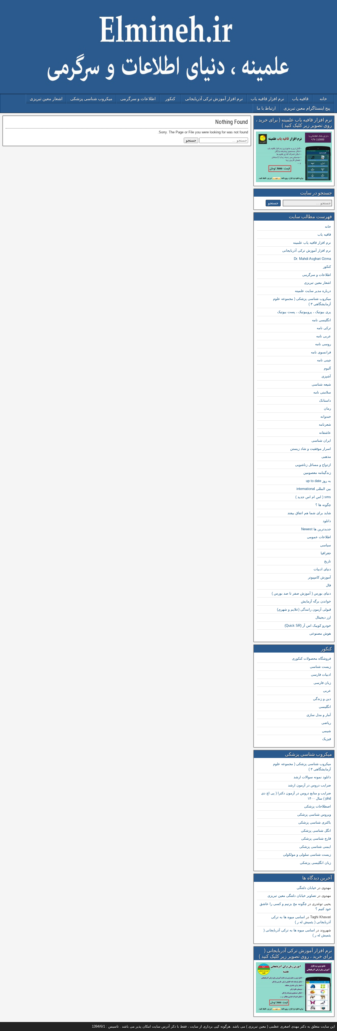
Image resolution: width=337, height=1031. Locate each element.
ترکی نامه (324, 328)
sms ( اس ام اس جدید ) (313, 497)
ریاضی (326, 723)
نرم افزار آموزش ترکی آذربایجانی (214, 98)
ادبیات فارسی (321, 675)
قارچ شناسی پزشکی (316, 838)
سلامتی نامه (322, 392)
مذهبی (326, 457)
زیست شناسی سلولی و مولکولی (307, 855)
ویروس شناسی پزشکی (314, 814)
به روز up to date (318, 481)
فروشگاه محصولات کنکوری (311, 658)
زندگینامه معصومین (317, 473)
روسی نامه (323, 344)
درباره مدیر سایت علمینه (313, 291)
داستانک (325, 400)
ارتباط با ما (266, 108)
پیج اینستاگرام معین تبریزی (307, 108)
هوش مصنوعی (320, 633)
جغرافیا (326, 553)
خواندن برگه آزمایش (316, 601)
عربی (327, 691)
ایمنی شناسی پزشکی (315, 847)
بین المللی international (313, 489)
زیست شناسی (320, 667)
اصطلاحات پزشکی (317, 806)
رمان (327, 408)
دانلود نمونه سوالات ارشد (312, 777)
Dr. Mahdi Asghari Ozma (312, 259)
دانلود (327, 521)
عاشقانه (325, 433)
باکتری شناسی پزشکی (314, 822)
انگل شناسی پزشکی (316, 831)
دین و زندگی (322, 699)
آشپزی (326, 376)
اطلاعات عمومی (319, 537)
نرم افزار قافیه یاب (267, 98)
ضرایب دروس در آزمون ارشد (309, 785)
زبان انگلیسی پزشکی (315, 863)
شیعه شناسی (321, 384)
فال (328, 585)
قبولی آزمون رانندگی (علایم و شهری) (304, 609)
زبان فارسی (322, 683)
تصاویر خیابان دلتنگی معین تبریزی (291, 896)
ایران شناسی (321, 440)
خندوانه (325, 417)
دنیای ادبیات (322, 569)
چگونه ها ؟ (323, 505)
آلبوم (327, 368)
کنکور (170, 98)
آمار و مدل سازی (318, 715)
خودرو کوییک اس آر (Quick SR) (308, 626)
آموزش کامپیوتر (319, 577)
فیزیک (326, 739)
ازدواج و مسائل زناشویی (313, 465)
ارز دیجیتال (323, 617)
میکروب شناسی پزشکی (91, 98)
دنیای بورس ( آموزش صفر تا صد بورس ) (301, 593)
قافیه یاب (300, 98)
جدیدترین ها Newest (316, 529)
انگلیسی (325, 707)
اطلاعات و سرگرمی (138, 98)
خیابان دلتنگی (306, 888)
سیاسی (325, 545)
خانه (323, 98)
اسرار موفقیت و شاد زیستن (310, 449)
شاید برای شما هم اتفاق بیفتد (309, 513)
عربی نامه (323, 336)
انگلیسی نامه (321, 320)
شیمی (326, 731)
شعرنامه (325, 424)
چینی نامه (324, 360)
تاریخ (327, 561)
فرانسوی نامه (321, 352)
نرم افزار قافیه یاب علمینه (312, 243)
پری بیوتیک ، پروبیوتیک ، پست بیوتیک (304, 312)
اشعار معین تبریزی (46, 98)
